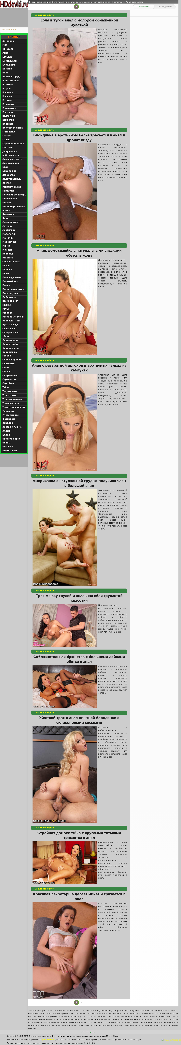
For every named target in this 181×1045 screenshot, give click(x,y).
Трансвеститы (10, 403)
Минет (6, 246)
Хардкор (7, 423)
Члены (6, 443)
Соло (5, 368)
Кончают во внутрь (14, 195)
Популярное (144, 6)
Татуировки (9, 391)
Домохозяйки (10, 163)
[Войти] (13, 17)
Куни (5, 218)
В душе (6, 89)
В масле (7, 96)
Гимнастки (8, 132)
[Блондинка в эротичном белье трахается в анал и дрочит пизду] (64, 191)
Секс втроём (10, 344)
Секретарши (10, 340)
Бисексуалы (9, 61)
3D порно (8, 41)
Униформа (8, 411)
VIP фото (7, 49)
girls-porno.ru (48, 1039)
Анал (5, 53)
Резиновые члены (13, 317)
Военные (7, 124)
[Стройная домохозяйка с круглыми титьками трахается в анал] (64, 862)
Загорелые (9, 175)
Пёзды (6, 266)
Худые (6, 431)
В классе (7, 93)
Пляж (5, 274)
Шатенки (7, 447)
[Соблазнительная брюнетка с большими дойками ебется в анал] (64, 686)
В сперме (8, 104)
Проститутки (10, 293)
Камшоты (8, 191)
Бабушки (7, 57)
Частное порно (11, 439)
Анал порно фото (44, 15)
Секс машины (10, 348)
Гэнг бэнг (8, 148)
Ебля (5, 167)
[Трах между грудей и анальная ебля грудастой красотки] (64, 625)
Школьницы (9, 451)
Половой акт (10, 281)
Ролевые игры (11, 321)
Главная (14, 36)
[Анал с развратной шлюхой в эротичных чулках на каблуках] (64, 422)
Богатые (7, 69)
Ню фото (7, 258)
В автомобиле (10, 81)
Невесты (7, 254)
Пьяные (7, 305)
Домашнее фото (12, 159)
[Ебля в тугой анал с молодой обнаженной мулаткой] (64, 76)
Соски (6, 372)
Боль (5, 73)
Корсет (6, 203)
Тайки (5, 387)
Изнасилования (11, 187)
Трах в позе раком (13, 407)
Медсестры (9, 242)
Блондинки (9, 65)
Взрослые (8, 120)
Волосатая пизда (12, 128)
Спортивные (10, 376)
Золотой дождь (11, 179)
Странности (9, 380)
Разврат (7, 313)
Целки (6, 435)
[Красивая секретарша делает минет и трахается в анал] (64, 950)
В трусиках (9, 108)
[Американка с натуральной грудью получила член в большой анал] (64, 537)
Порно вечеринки (13, 289)
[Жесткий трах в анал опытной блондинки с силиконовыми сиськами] (64, 774)
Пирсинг (7, 270)
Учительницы (10, 415)
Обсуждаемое (165, 6)
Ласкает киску (11, 222)
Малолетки (9, 234)
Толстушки (9, 395)
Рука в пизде (10, 325)
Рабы (5, 309)
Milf (4, 45)
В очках (7, 100)
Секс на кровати (12, 360)
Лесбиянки (9, 230)
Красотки (8, 214)
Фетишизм (8, 419)
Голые (6, 140)
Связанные (9, 329)
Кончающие (9, 199)
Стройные (8, 383)
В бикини (7, 85)
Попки (6, 285)
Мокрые (7, 250)
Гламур (6, 136)
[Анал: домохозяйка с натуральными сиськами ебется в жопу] (64, 307)
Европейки (9, 171)
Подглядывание (11, 278)
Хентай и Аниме (12, 427)
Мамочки (7, 238)
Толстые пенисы (12, 399)
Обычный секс (11, 262)
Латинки (7, 226)
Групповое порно (13, 144)
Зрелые (7, 183)
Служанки (8, 364)
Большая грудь (11, 77)
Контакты (88, 1032)
